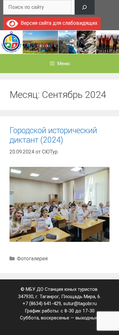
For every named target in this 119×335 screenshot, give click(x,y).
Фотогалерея (32, 259)
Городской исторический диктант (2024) (53, 135)
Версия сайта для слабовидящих (57, 23)
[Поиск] (85, 7)
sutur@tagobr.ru (80, 303)
